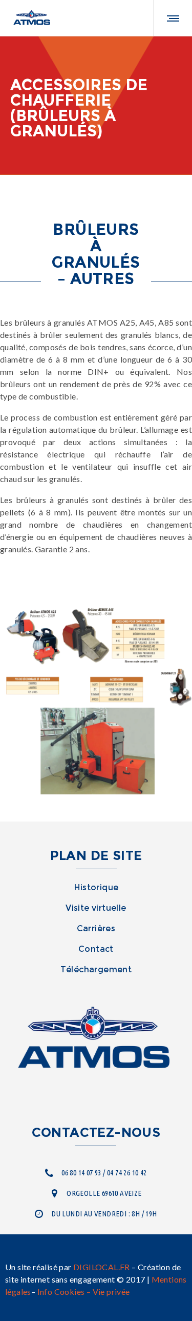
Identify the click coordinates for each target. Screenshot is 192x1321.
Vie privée (111, 1291)
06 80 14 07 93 (81, 1172)
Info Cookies (61, 1291)
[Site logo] (32, 18)
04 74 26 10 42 (127, 1172)
